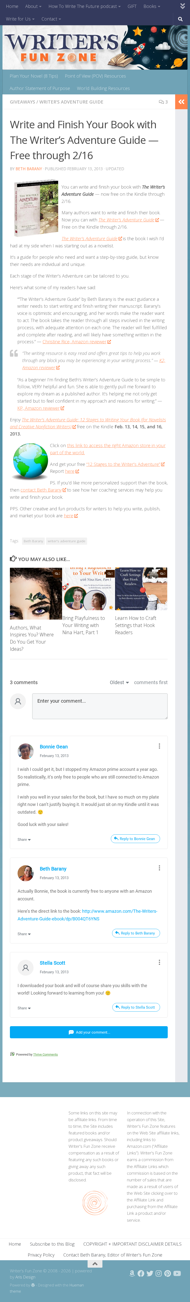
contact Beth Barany (41, 490)
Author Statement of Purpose (40, 88)
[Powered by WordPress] (33, 1285)
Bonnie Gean (54, 747)
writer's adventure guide (66, 541)
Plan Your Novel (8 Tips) (34, 76)
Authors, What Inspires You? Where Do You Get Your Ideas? (32, 638)
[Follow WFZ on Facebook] (141, 1273)
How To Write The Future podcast (82, 6)
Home (12, 6)
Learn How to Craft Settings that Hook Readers (135, 625)
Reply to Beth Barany (138, 933)
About (31, 6)
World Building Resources (103, 88)
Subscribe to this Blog (52, 1244)
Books (149, 6)
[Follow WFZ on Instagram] (158, 1273)
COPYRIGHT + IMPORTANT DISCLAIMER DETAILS (132, 1244)
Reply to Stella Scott (138, 1007)
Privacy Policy (41, 1255)
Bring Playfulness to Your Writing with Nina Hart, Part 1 (83, 625)
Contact (49, 19)
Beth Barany (29, 169)
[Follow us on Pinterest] (167, 1273)
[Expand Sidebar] (181, 101)
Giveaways (22, 102)
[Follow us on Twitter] (149, 1273)
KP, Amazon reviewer (38, 408)
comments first (151, 682)
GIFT (132, 6)
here (69, 471)
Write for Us (18, 19)
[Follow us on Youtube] (176, 1273)
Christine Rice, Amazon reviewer (74, 342)
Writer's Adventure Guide (71, 102)
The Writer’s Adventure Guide (126, 220)
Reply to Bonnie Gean (137, 839)
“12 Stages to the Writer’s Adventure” (123, 464)
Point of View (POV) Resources (95, 76)
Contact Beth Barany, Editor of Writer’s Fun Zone (112, 1255)
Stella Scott (52, 963)
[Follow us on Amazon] (132, 1273)
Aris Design (25, 1277)
